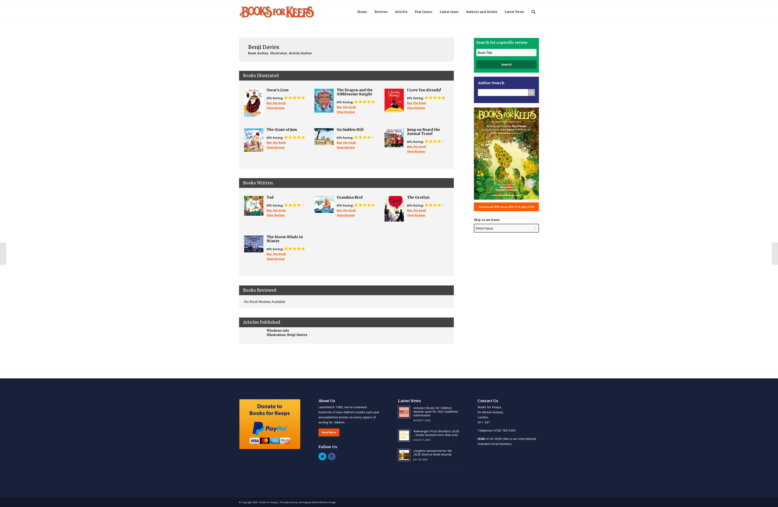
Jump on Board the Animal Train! (423, 132)
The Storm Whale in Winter (285, 239)
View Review (276, 108)
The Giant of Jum (282, 130)
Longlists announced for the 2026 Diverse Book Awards (432, 452)
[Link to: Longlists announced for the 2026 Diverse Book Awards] (404, 455)
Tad (270, 197)
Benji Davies (263, 47)
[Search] (533, 12)
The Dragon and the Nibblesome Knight (355, 92)
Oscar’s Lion (278, 90)
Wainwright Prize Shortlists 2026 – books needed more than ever (436, 433)
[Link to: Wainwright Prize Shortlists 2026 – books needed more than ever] (404, 435)
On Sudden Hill (350, 130)
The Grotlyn (418, 197)
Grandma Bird (349, 197)
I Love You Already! (424, 90)
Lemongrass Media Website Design (317, 502)
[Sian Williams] (3, 253)
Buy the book (276, 103)
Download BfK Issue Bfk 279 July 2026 (506, 207)
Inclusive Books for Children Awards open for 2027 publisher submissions (435, 411)
